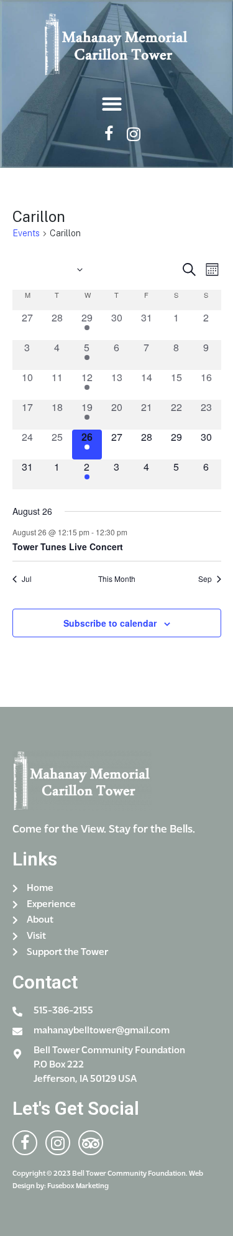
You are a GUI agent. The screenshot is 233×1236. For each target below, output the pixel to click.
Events (26, 233)
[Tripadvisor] (90, 1142)
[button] (112, 104)
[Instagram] (133, 134)
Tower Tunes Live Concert (67, 546)
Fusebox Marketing (78, 1186)
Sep (205, 579)
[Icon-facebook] (108, 134)
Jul (27, 579)
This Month (116, 579)
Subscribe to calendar (110, 623)
